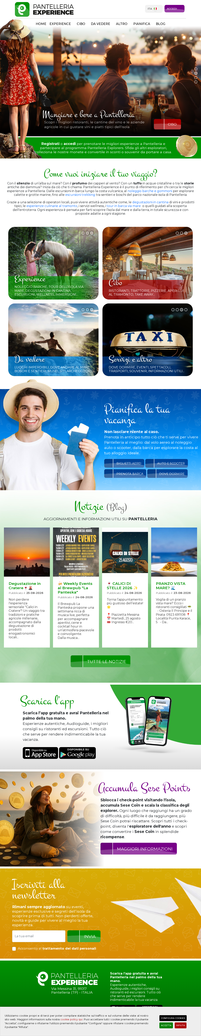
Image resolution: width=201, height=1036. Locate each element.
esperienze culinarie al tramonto (51, 206)
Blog (160, 24)
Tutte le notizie (106, 661)
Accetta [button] (166, 1025)
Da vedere (100, 24)
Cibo (81, 24)
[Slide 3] (195, 77)
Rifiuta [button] (180, 1025)
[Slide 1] (195, 69)
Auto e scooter (171, 463)
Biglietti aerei (128, 463)
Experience (60, 24)
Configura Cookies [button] (173, 1018)
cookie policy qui (71, 1019)
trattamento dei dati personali (69, 948)
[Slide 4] (195, 81)
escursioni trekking (80, 195)
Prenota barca (129, 474)
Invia (90, 936)
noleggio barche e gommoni (150, 191)
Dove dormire (172, 474)
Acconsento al (57, 948)
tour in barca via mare (124, 206)
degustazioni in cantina (150, 202)
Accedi (172, 8)
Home (41, 24)
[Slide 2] (195, 73)
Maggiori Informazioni (145, 848)
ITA (150, 8)
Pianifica (141, 24)
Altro (121, 24)
